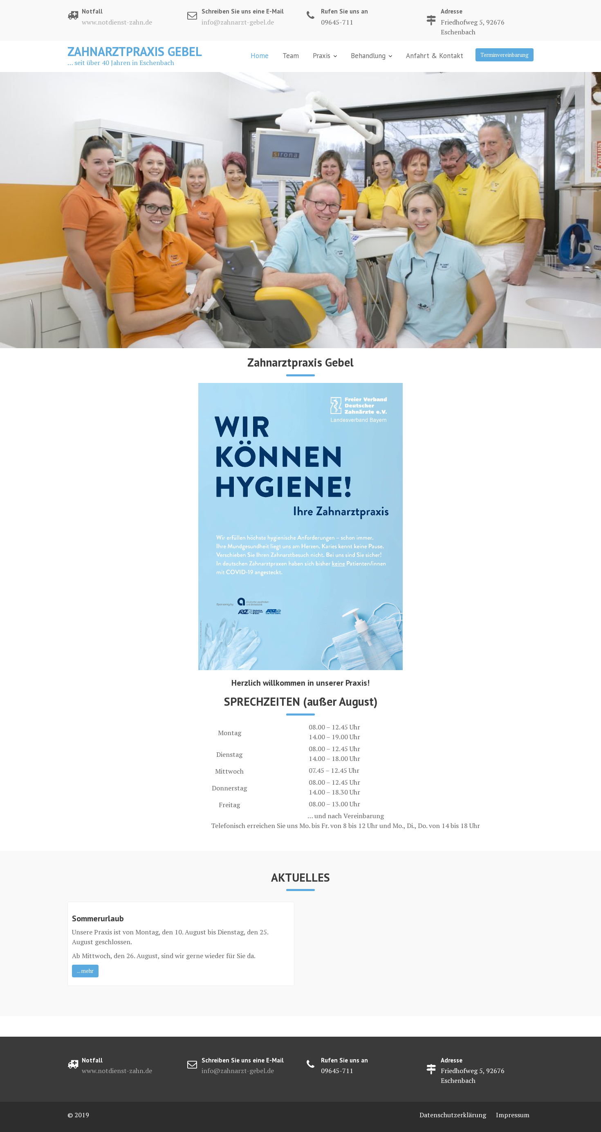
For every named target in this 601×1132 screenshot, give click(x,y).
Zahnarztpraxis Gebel (134, 51)
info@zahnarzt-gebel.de (238, 22)
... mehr (85, 970)
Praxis (321, 55)
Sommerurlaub (98, 918)
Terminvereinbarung (504, 55)
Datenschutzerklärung (452, 1114)
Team (291, 55)
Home (260, 55)
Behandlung (368, 55)
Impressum (512, 1114)
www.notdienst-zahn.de (117, 22)
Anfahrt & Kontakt (434, 55)
